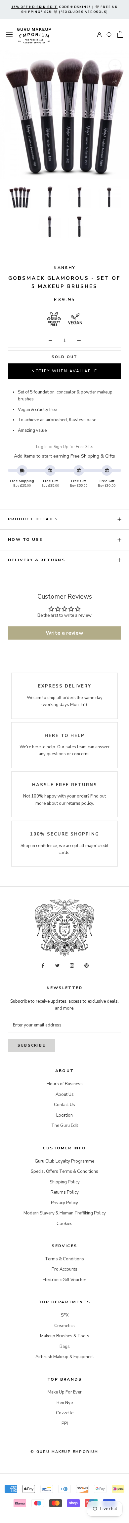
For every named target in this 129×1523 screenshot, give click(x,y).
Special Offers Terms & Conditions (64, 1171)
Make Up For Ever (65, 1392)
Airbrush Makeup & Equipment (64, 1357)
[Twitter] (57, 965)
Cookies (64, 1224)
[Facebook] (43, 965)
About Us (65, 1094)
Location (64, 1115)
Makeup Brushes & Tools (64, 1336)
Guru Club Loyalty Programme (64, 1161)
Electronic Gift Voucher (64, 1280)
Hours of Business (65, 1084)
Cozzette (64, 1413)
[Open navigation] (9, 34)
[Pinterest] (86, 965)
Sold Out (65, 356)
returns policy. (80, 803)
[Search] (109, 34)
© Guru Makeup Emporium (64, 1451)
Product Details (33, 519)
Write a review (64, 633)
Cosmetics (64, 1326)
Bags (65, 1347)
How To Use (25, 539)
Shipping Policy (65, 1182)
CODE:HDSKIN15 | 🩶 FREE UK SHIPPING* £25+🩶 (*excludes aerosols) (64, 9)
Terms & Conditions (64, 1259)
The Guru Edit (64, 1126)
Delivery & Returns (36, 560)
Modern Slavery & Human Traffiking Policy (64, 1213)
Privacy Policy (64, 1203)
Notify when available (64, 371)
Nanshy (64, 267)
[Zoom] (115, 65)
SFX (64, 1315)
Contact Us (64, 1105)
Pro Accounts (64, 1269)
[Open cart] (120, 34)
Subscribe (31, 1045)
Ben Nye (65, 1403)
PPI (65, 1424)
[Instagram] (72, 965)
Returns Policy (65, 1192)
